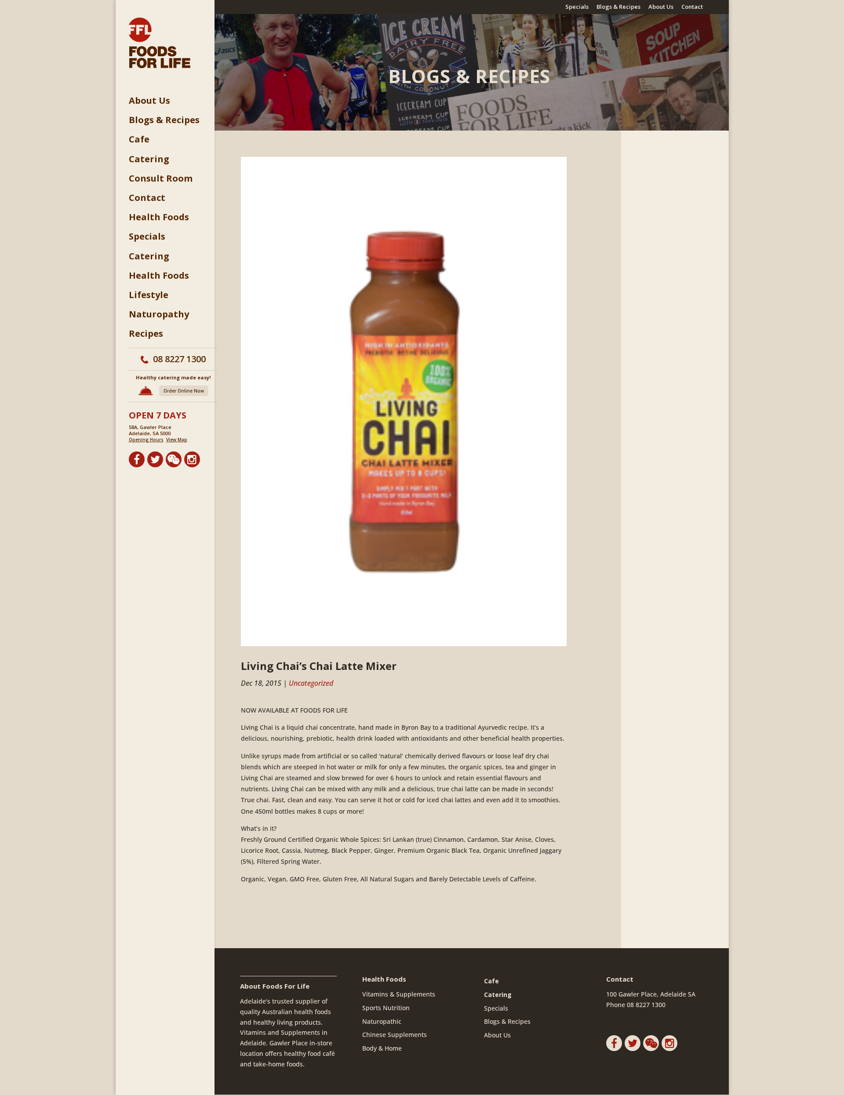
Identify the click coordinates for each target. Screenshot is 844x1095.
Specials (577, 7)
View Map (176, 440)
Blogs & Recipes (618, 7)
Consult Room (161, 178)
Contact (692, 7)
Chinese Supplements (394, 1034)
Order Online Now (184, 391)
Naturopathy (159, 314)
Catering (149, 159)
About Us (660, 7)
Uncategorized (311, 683)
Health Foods (159, 217)
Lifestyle (148, 295)
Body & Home (382, 1048)
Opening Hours (146, 440)
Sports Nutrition (386, 1008)
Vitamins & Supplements (398, 994)
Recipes (146, 333)
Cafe (139, 139)
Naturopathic (381, 1021)
